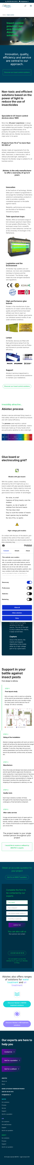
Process (4, 1105)
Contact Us (8, 1052)
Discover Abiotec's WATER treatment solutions (17, 1004)
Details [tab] (17, 550)
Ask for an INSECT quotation (17, 877)
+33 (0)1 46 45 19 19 (17, 953)
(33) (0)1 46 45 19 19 (7, 1091)
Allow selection (17, 613)
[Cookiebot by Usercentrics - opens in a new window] (24, 545)
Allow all (17, 607)
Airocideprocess (6, 1124)
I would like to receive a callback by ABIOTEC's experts (17, 846)
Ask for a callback (10, 1069)
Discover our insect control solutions (17, 72)
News (3, 1084)
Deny (17, 618)
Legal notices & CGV (25, 1156)
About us (4, 1081)
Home (4, 15)
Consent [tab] (6, 550)
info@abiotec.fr (6, 1094)
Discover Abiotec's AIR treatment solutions (17, 1024)
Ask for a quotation (11, 1060)
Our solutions (5, 1102)
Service (4, 1108)
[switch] (29, 588)
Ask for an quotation (7, 1130)
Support (4, 1111)
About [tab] (28, 550)
